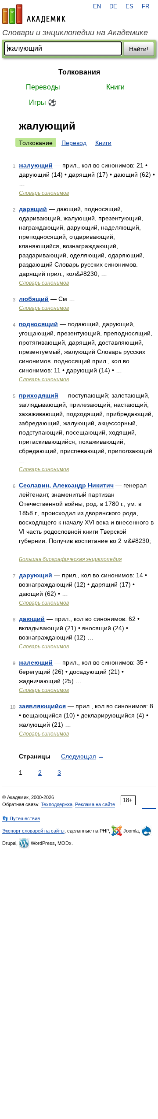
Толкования (79, 72)
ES (129, 7)
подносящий (38, 323)
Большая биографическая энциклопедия (70, 559)
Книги (115, 87)
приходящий (38, 395)
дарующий (35, 575)
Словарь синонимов (44, 193)
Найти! (138, 48)
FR (145, 7)
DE (113, 7)
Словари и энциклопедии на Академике (75, 32)
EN (97, 7)
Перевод (73, 142)
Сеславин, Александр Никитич (66, 485)
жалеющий (36, 662)
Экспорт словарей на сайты (33, 830)
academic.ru (33, 14)
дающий (32, 618)
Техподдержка (56, 804)
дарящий (33, 208)
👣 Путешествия (21, 818)
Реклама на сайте (95, 804)
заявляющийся (42, 706)
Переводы (43, 87)
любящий (34, 298)
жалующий (36, 165)
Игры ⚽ (43, 102)
